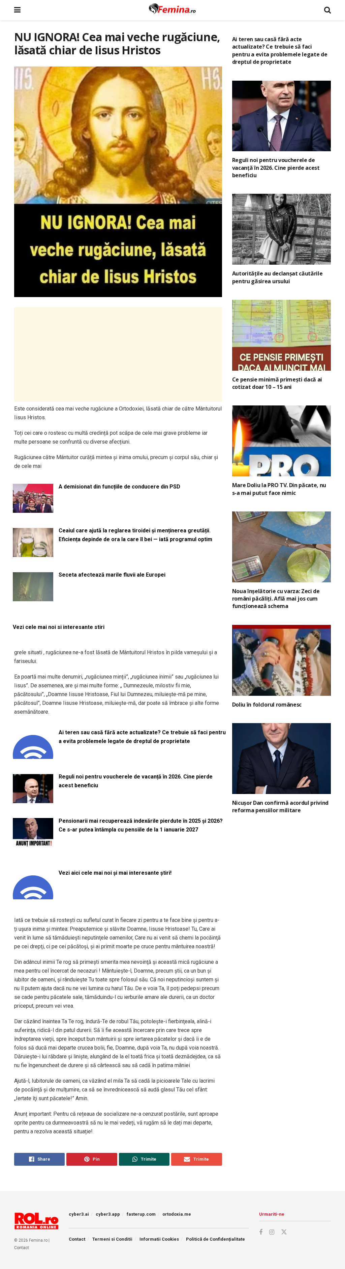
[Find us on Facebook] (260, 1232)
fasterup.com (141, 1214)
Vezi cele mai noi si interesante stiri (58, 627)
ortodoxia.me (176, 1214)
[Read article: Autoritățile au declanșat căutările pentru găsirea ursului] (281, 229)
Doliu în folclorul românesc (267, 704)
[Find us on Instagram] (271, 1232)
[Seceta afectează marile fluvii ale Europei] (33, 597)
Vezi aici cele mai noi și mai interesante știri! (115, 873)
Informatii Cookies (159, 1239)
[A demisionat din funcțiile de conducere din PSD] (33, 509)
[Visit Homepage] (172, 10)
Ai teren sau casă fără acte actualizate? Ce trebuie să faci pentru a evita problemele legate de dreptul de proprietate (142, 736)
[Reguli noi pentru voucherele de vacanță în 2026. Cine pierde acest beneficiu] (33, 799)
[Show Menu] (17, 10)
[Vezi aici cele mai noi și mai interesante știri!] (33, 895)
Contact (21, 1247)
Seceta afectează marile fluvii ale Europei (112, 575)
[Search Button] (327, 10)
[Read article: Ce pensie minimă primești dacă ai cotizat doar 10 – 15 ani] (281, 335)
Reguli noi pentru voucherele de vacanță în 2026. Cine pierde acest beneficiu (136, 781)
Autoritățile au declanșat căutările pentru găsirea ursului (277, 277)
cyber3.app (108, 1214)
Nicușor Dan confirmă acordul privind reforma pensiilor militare (280, 806)
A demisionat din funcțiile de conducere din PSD (119, 486)
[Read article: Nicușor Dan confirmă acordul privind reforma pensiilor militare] (281, 758)
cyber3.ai (79, 1214)
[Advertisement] (118, 354)
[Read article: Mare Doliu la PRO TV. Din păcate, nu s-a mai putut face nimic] (281, 440)
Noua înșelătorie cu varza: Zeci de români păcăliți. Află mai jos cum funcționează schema (276, 598)
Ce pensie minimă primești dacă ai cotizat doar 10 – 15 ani (277, 383)
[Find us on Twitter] (284, 1232)
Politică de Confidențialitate (215, 1239)
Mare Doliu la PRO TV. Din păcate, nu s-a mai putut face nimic (279, 488)
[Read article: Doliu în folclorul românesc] (281, 660)
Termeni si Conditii (112, 1239)
